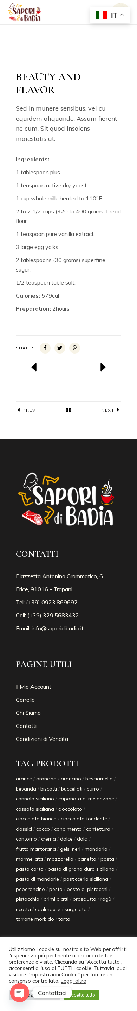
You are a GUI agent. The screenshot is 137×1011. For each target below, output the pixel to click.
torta (64, 919)
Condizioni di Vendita (42, 738)
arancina (46, 778)
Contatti (26, 725)
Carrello (25, 699)
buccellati (72, 789)
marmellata (29, 859)
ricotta (23, 909)
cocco (43, 829)
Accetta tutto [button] (81, 995)
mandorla (96, 849)
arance (24, 778)
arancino (71, 778)
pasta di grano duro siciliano (81, 869)
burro (93, 789)
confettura (98, 829)
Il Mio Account (33, 686)
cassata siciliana (35, 809)
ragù (105, 899)
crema (48, 839)
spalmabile (47, 909)
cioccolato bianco (36, 819)
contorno (26, 839)
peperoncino (30, 889)
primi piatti (56, 899)
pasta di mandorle (37, 879)
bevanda (26, 789)
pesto (56, 889)
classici (24, 829)
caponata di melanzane (86, 798)
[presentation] (34, 367)
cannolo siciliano (35, 798)
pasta (107, 859)
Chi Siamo (28, 712)
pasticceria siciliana (85, 879)
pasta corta (30, 869)
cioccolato (70, 809)
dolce (66, 839)
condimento (68, 829)
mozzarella (60, 859)
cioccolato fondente (84, 819)
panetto (87, 859)
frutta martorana (36, 849)
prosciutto (84, 899)
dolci (82, 839)
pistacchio (27, 899)
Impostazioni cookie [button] (34, 995)
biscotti (48, 789)
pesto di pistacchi (87, 889)
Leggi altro (73, 981)
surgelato (76, 909)
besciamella (99, 778)
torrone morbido (35, 919)
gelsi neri (70, 849)
